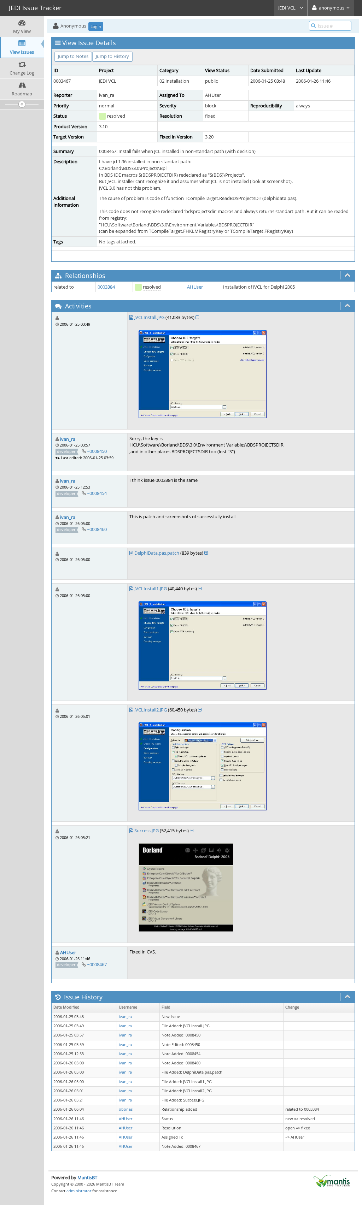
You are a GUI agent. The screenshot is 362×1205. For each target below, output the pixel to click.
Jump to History (112, 56)
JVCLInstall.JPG (149, 317)
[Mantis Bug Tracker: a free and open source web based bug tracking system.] (332, 1180)
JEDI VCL (287, 8)
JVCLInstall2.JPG (150, 710)
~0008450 (97, 451)
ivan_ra (67, 439)
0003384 (106, 287)
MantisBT (87, 1177)
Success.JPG (146, 830)
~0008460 (97, 529)
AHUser (195, 287)
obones (126, 1109)
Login (95, 26)
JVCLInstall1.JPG (150, 588)
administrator (78, 1190)
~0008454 (97, 493)
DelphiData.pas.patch (156, 553)
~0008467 (97, 964)
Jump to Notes (73, 56)
